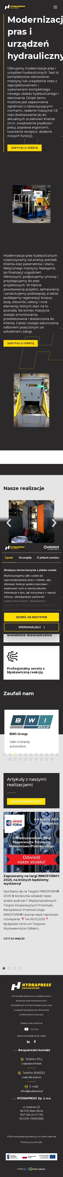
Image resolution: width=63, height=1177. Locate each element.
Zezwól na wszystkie (31, 617)
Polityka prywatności (31, 1142)
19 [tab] (47, 760)
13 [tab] (16, 760)
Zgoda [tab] (9, 557)
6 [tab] (31, 755)
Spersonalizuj (30, 627)
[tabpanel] (31, 732)
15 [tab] (26, 760)
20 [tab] (52, 760)
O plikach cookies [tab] (48, 557)
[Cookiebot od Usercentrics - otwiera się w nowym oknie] (44, 548)
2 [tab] (10, 755)
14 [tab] (21, 760)
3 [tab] (16, 755)
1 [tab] (5, 755)
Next (60, 732)
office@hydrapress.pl (31, 1091)
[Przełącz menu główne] (55, 7)
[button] (9, 523)
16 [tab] (31, 760)
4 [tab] (21, 755)
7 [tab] (36, 755)
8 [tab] (42, 755)
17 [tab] (36, 760)
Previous (2, 732)
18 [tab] (42, 760)
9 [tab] (47, 755)
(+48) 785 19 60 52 (31, 1077)
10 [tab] (52, 755)
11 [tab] (57, 755)
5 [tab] (26, 755)
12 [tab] (10, 760)
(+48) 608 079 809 (31, 1063)
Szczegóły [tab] (25, 557)
